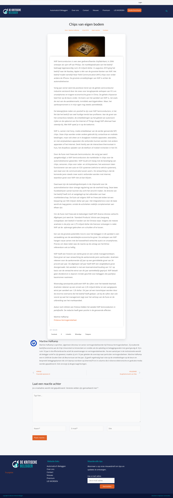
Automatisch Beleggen (59, 10)
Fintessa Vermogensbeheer (65, 320)
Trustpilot (9, 472)
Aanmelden (107, 486)
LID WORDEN (119, 10)
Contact (86, 10)
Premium (106, 10)
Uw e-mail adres (94, 476)
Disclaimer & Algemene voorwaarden (161, 495)
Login (140, 2)
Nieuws (96, 10)
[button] (54, 334)
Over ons (75, 10)
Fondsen (105, 30)
